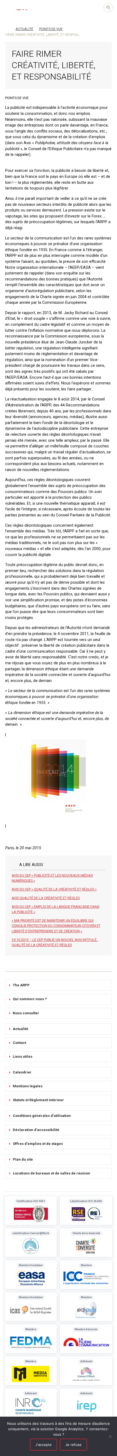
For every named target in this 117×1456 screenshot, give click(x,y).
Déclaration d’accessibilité (36, 1130)
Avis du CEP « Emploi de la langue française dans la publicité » (55, 909)
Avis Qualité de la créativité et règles (46, 898)
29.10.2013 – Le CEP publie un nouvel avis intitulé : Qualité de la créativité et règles (55, 942)
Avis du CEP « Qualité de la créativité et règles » (54, 889)
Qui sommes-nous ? (30, 999)
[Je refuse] (110, 1436)
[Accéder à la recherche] (108, 7)
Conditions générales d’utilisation (42, 1116)
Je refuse (73, 1444)
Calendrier (22, 1072)
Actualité (20, 1029)
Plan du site (23, 1159)
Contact (19, 1043)
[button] (8, 7)
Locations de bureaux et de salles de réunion (51, 1173)
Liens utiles (22, 1056)
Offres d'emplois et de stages (38, 1144)
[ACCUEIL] (8, 28)
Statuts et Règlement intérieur (38, 1100)
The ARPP (21, 985)
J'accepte (43, 1444)
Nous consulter (26, 1013)
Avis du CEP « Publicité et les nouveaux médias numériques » (52, 878)
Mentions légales (27, 1086)
